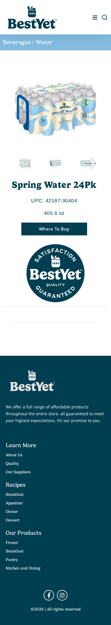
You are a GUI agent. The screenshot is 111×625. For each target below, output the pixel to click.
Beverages (17, 42)
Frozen (12, 542)
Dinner (12, 511)
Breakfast (15, 494)
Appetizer (14, 503)
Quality (12, 463)
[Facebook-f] (49, 595)
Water (44, 42)
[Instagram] (62, 595)
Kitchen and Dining (23, 568)
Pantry (12, 559)
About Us (14, 455)
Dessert (13, 520)
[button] (90, 163)
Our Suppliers (18, 472)
